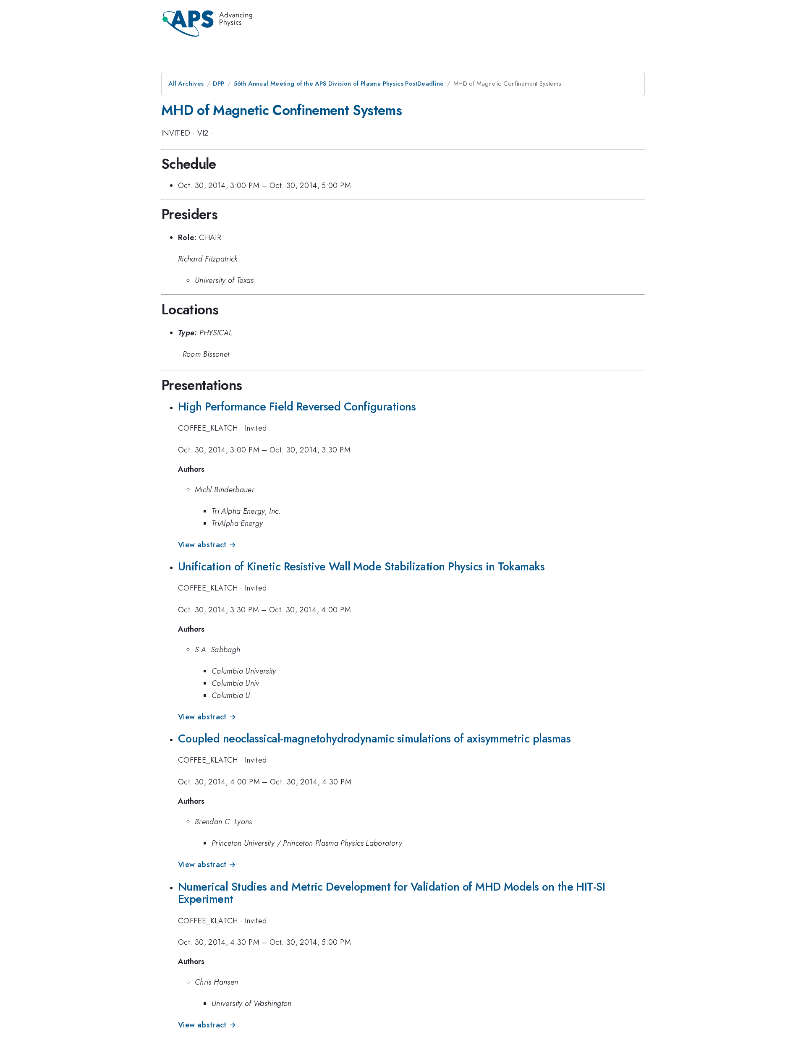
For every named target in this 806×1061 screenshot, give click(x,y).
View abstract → (207, 544)
